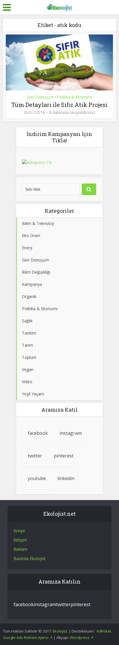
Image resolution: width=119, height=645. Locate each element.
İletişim (20, 540)
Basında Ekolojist (30, 558)
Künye (19, 530)
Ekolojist (60, 631)
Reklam (20, 549)
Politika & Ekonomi (74, 97)
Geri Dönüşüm (40, 97)
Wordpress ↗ (82, 637)
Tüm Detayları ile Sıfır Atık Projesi (59, 104)
